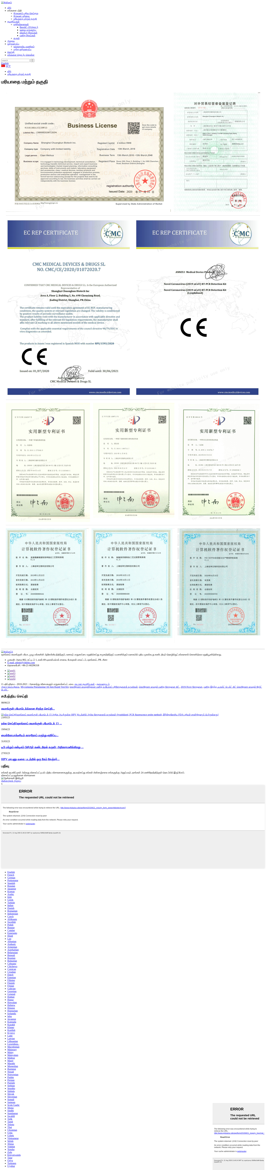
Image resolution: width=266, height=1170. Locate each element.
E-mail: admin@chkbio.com (21, 662)
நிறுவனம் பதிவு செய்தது (26, 13)
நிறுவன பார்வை (22, 16)
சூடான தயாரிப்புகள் (85, 684)
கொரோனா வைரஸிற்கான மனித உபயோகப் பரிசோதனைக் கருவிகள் (104, 687)
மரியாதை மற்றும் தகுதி (25, 19)
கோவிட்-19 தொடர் (29, 27)
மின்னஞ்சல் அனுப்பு (11, 781)
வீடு (9, 7)
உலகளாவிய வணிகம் (24, 46)
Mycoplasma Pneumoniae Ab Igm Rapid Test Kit (45, 687)
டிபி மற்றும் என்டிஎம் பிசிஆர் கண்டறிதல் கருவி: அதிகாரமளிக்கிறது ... (42, 747)
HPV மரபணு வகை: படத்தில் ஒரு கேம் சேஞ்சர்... (30, 759)
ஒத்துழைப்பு (13, 44)
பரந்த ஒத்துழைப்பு (22, 49)
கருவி (17, 38)
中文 (8, 66)
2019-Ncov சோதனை (191, 687)
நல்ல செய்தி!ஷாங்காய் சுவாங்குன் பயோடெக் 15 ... (31, 723)
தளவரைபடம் (103, 684)
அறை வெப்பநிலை (10, 687)
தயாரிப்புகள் (13, 21)
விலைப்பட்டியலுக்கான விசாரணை (18, 775)
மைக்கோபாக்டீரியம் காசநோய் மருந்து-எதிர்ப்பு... (29, 735)
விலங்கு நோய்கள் (28, 32)
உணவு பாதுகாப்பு (28, 30)
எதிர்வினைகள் (21, 24)
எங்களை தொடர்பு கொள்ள (20, 55)
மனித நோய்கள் (27, 35)
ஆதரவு (11, 41)
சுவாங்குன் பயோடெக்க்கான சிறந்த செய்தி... (28, 708)
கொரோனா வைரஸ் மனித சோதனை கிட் (159, 687)
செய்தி (10, 52)
